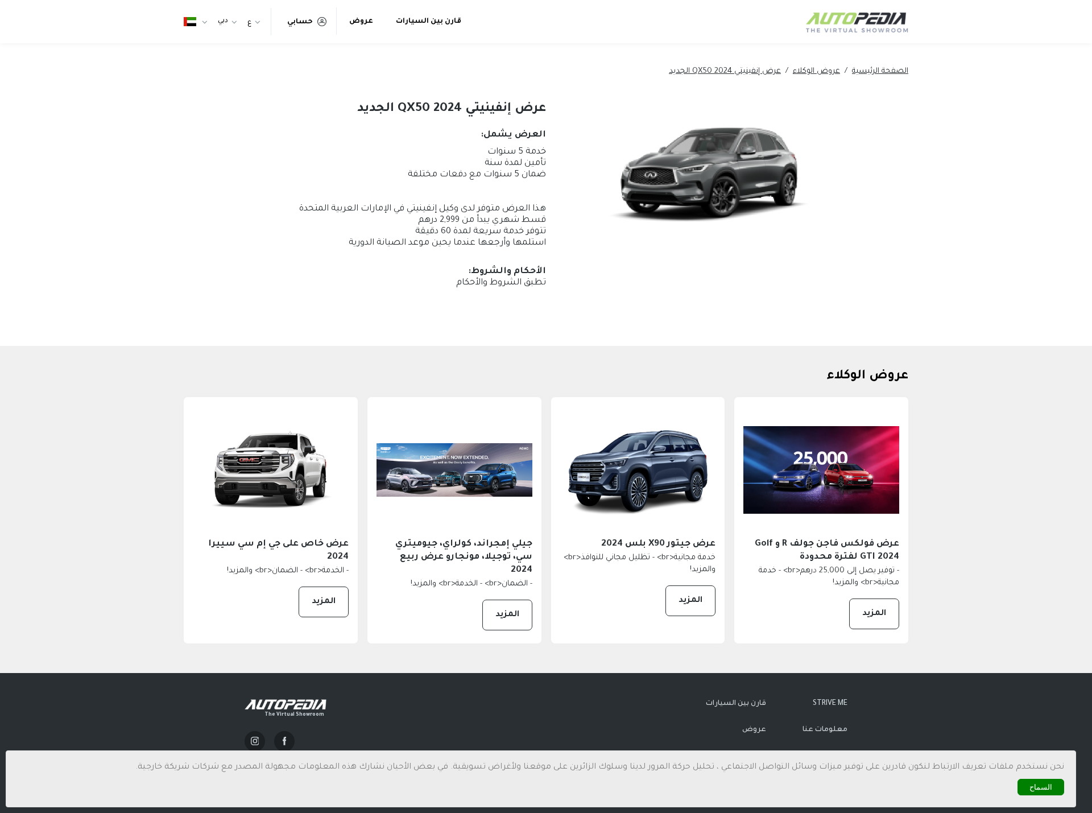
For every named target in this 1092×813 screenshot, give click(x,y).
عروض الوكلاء (816, 71)
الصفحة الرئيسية (880, 71)
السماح (1040, 787)
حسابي (300, 22)
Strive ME (830, 704)
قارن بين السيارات (428, 22)
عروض (361, 22)
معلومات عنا (825, 730)
